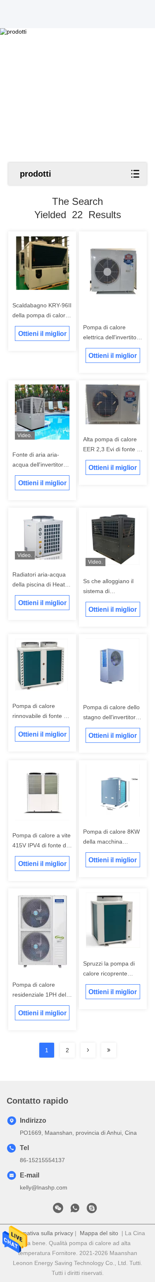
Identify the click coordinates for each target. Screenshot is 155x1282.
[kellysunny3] (92, 1210)
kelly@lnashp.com (43, 1187)
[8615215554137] (75, 1210)
